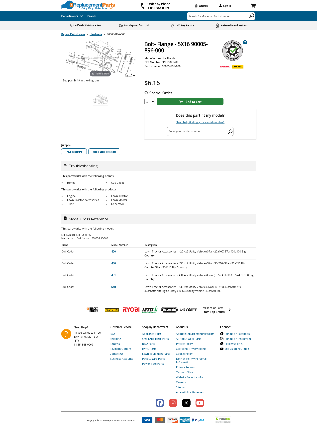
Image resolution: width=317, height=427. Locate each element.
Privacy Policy (184, 344)
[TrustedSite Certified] (223, 420)
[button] (253, 5)
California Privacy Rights (191, 349)
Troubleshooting (74, 152)
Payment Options (120, 349)
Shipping (115, 339)
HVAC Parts (149, 349)
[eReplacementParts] (88, 5)
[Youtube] (200, 403)
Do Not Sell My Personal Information (191, 360)
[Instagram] (173, 403)
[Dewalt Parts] (112, 310)
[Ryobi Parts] (131, 310)
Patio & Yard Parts (153, 359)
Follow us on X (233, 344)
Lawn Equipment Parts (156, 354)
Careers (181, 382)
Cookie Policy (184, 354)
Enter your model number (185, 131)
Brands (91, 16)
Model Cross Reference (104, 152)
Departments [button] (69, 16)
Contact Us (116, 354)
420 (113, 251)
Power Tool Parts (153, 364)
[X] (186, 403)
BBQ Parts (148, 344)
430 (113, 263)
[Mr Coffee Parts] (188, 310)
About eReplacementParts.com (195, 334)
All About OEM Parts (188, 339)
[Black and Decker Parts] (93, 310)
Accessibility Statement (190, 392)
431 (113, 275)
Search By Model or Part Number (209, 16)
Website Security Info (189, 377)
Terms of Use (184, 372)
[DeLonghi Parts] (169, 310)
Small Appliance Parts (155, 339)
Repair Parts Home (73, 34)
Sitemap (181, 387)
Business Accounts (121, 359)
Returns (115, 344)
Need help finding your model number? (200, 122)
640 (113, 287)
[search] (252, 15)
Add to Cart (194, 101)
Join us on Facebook (237, 334)
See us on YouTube (237, 349)
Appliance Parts (152, 334)
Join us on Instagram (238, 339)
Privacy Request (186, 367)
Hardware (96, 34)
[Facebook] (160, 403)
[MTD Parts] (150, 310)
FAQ (112, 334)
